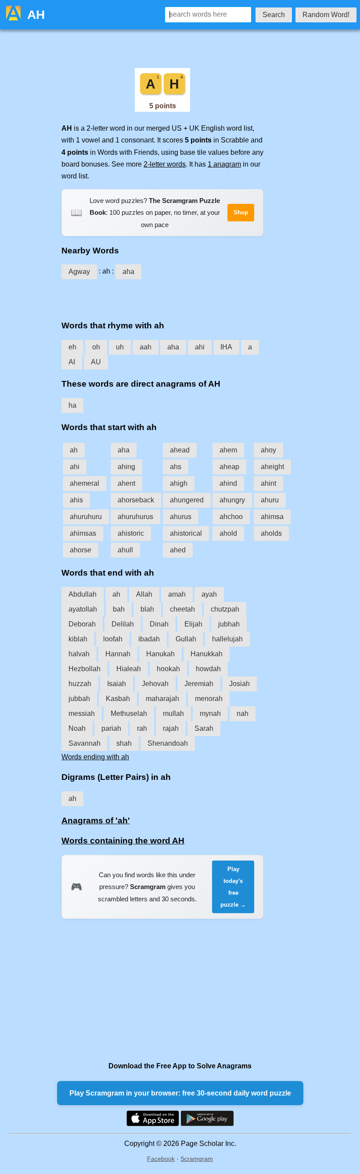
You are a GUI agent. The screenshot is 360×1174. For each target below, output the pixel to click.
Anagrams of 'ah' (95, 820)
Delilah (123, 624)
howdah (208, 668)
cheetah (182, 609)
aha (128, 271)
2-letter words (165, 164)
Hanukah (160, 654)
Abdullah (82, 594)
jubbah (79, 698)
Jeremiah (198, 683)
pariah (111, 728)
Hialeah (128, 668)
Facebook (161, 1158)
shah (124, 743)
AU (96, 362)
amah (177, 594)
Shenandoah (168, 743)
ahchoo (231, 516)
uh (120, 347)
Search (274, 14)
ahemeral (84, 483)
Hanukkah (207, 654)
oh (96, 347)
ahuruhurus (135, 516)
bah (119, 609)
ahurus (180, 516)
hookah (168, 668)
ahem (228, 450)
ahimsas (83, 533)
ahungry (232, 500)
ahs (175, 466)
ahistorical (186, 533)
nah (242, 713)
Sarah (203, 728)
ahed (178, 550)
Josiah (239, 683)
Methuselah (129, 713)
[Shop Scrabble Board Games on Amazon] (162, 109)
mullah (173, 713)
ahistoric (131, 533)
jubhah (229, 624)
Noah (77, 728)
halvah (79, 654)
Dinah (159, 624)
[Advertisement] (162, 297)
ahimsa (272, 516)
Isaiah (116, 683)
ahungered (187, 500)
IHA (226, 347)
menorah (209, 698)
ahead (180, 450)
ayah (209, 594)
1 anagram (224, 164)
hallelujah (227, 639)
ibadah (149, 639)
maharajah (162, 698)
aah (145, 347)
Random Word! (325, 14)
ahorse (80, 550)
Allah (144, 594)
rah (142, 728)
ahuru (270, 500)
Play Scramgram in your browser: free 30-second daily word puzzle (180, 1093)
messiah (81, 713)
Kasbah (118, 698)
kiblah (77, 639)
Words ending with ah (95, 757)
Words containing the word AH (122, 840)
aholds (271, 533)
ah (74, 450)
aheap (229, 466)
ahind (228, 483)
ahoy (268, 450)
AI (71, 362)
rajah (171, 728)
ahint (268, 483)
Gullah (186, 639)
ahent (126, 483)
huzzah (79, 683)
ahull (125, 550)
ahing (126, 466)
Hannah (117, 654)
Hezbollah (84, 668)
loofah (112, 639)
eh (72, 347)
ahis (76, 500)
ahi (200, 347)
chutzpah (225, 609)
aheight (272, 466)
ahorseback (136, 500)
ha (72, 405)
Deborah (82, 624)
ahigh (178, 483)
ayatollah (82, 609)
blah (147, 609)
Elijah (193, 624)
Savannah (84, 743)
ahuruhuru (86, 516)
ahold (228, 533)
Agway (79, 271)
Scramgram (196, 1158)
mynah (210, 713)
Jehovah (155, 683)
